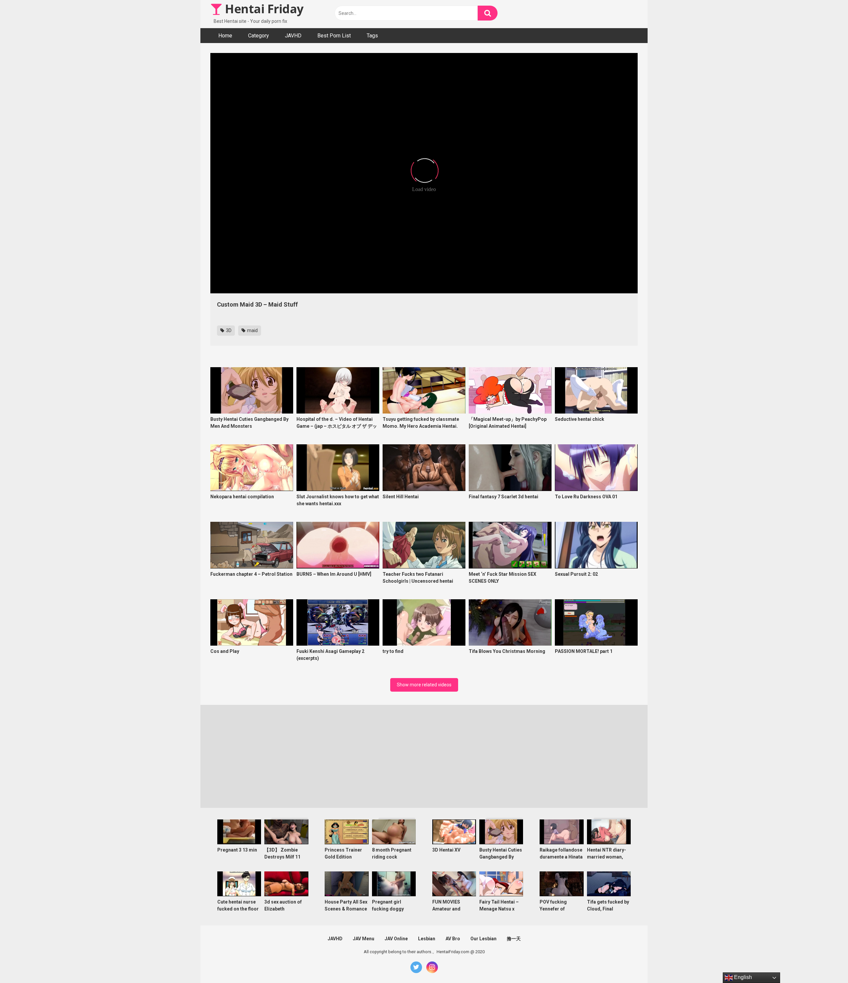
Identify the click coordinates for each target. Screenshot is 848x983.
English (742, 977)
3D (228, 330)
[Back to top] (826, 963)
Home (225, 35)
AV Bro (453, 938)
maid (252, 330)
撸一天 (514, 938)
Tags (372, 35)
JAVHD (293, 35)
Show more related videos (424, 684)
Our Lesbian (483, 938)
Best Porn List (334, 35)
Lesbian (426, 938)
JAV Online (396, 938)
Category (258, 35)
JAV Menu (363, 938)
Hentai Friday (262, 9)
